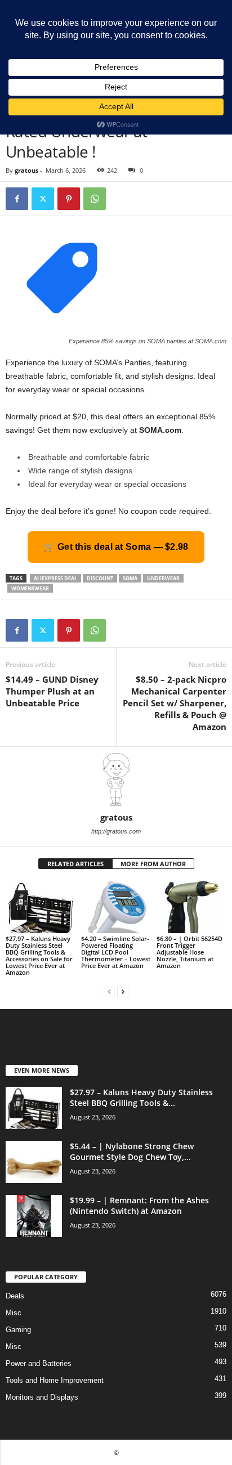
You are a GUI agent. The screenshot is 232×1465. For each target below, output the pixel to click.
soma (130, 578)
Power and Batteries (39, 1363)
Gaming (18, 1329)
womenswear (30, 588)
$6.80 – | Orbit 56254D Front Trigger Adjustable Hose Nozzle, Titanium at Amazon (189, 952)
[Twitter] (43, 198)
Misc (13, 1313)
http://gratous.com (116, 831)
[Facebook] (17, 198)
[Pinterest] (68, 198)
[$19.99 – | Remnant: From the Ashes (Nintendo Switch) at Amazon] (34, 1216)
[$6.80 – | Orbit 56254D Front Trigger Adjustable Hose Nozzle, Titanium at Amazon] (191, 907)
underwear (163, 578)
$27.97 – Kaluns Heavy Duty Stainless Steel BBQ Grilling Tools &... (141, 1097)
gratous (26, 170)
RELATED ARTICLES (75, 863)
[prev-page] (109, 991)
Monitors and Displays (42, 1397)
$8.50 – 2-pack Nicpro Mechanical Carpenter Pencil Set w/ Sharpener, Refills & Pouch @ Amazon (174, 703)
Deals (15, 1296)
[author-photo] (116, 779)
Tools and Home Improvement (55, 1380)
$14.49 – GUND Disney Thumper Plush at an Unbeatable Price (52, 691)
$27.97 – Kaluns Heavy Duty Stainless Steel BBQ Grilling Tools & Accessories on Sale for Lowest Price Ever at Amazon (39, 955)
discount (100, 578)
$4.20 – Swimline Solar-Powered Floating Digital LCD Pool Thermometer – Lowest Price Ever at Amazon (115, 952)
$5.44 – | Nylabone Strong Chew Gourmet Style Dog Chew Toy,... (132, 1151)
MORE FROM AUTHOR (153, 863)
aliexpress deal (55, 578)
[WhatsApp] (94, 198)
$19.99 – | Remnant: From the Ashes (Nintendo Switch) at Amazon (139, 1205)
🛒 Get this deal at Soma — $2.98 (115, 547)
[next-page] (122, 991)
